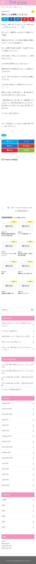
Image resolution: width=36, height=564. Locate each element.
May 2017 (5, 419)
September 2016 (7, 458)
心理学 (4, 500)
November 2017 (7, 414)
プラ (2, 389)
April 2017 (5, 425)
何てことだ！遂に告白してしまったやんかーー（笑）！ (16, 348)
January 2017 (6, 441)
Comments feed (6, 546)
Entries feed (5, 543)
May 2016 (5, 474)
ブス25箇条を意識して (14, 389)
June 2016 (5, 469)
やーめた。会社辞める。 (10, 331)
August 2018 (6, 403)
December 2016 (7, 447)
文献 (3, 511)
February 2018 (7, 409)
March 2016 (6, 485)
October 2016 (6, 452)
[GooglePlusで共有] (25, 19)
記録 (4, 135)
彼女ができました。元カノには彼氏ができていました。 (16, 324)
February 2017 (7, 436)
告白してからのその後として (11, 342)
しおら (3, 364)
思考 (3, 505)
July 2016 (5, 463)
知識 (3, 516)
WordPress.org (6, 548)
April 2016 (5, 480)
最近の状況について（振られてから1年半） (16, 336)
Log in (3, 541)
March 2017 (6, 430)
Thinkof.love (17, 560)
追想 (3, 527)
